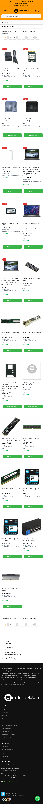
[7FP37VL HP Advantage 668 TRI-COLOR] (11, 526)
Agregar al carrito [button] (12, 86)
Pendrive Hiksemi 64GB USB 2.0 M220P (11, 168)
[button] (39, 10)
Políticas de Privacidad (9, 738)
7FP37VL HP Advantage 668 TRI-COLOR (10, 540)
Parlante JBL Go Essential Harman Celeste (9, 120)
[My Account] (36, 11)
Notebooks (5, 746)
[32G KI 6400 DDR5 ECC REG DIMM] (32, 426)
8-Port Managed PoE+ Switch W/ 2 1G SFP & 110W (31, 540)
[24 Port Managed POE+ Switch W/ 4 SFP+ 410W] (32, 370)
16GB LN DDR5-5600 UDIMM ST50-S (10, 334)
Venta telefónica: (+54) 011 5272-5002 (22, 2)
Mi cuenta (5, 712)
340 (28, 38)
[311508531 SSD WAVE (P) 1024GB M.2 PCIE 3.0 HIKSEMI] (11, 426)
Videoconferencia (7, 750)
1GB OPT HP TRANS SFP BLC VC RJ (31, 334)
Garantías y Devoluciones (9, 722)
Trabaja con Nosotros (8, 735)
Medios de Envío (7, 731)
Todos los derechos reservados (14, 795)
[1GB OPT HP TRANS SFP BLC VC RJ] (32, 320)
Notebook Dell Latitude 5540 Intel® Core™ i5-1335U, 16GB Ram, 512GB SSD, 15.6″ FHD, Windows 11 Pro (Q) (10, 282)
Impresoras (5, 753)
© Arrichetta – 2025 (11, 793)
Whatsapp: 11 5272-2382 (22, 5)
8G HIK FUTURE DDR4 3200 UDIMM (10, 590)
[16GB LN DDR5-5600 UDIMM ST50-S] (11, 320)
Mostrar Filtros (9, 26)
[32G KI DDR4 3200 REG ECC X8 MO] (11, 476)
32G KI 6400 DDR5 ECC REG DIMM (30, 440)
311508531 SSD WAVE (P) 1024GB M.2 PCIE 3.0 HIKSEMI (11, 440)
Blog (3, 719)
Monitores (5, 756)
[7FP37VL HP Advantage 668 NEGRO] (32, 476)
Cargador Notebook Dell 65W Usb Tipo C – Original (10, 70)
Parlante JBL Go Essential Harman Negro (30, 120)
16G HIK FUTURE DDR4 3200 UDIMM (31, 280)
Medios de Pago (6, 728)
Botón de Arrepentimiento (10, 725)
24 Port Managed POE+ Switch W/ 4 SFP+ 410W (31, 384)
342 (37, 38)
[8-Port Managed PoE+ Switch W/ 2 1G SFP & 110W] (32, 526)
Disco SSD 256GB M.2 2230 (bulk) (30, 70)
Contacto (4, 715)
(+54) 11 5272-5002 (8, 765)
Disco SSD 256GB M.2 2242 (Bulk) (10, 224)
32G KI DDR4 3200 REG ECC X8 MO (11, 490)
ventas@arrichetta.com (22, 3)
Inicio (3, 22)
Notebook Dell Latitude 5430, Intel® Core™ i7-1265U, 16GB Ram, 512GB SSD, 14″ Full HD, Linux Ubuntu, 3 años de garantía (31, 227)
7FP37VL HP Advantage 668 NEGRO (30, 490)
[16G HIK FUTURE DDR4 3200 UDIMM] (32, 266)
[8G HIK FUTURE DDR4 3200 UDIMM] (11, 576)
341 (33, 38)
